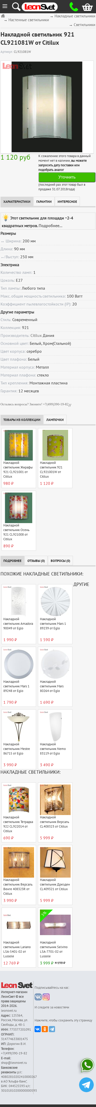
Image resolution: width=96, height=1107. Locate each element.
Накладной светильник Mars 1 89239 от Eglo (53, 623)
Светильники (84, 25)
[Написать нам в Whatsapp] (86, 1066)
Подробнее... (50, 225)
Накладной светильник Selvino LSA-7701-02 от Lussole (54, 949)
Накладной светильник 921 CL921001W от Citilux (51, 470)
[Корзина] (84, 6)
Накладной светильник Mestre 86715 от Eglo (16, 749)
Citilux (36, 335)
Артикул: (7, 52)
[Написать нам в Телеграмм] (86, 1085)
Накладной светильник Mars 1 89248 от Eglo (16, 686)
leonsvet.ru (9, 1011)
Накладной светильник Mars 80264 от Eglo (51, 686)
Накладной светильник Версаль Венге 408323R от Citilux (18, 887)
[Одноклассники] (45, 1029)
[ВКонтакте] (38, 1029)
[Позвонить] (72, 6)
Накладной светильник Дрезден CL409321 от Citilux (55, 884)
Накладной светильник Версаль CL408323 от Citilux (54, 822)
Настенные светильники (28, 20)
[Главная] (3, 16)
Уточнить (67, 177)
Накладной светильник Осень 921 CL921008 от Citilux (16, 532)
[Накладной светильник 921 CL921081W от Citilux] (47, 107)
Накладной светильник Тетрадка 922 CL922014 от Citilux (18, 824)
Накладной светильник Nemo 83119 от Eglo (53, 749)
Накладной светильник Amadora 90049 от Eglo (18, 623)
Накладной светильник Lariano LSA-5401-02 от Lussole (17, 949)
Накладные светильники (75, 16)
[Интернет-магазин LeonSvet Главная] (44, 6)
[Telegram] (52, 1029)
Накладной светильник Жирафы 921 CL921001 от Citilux (18, 470)
